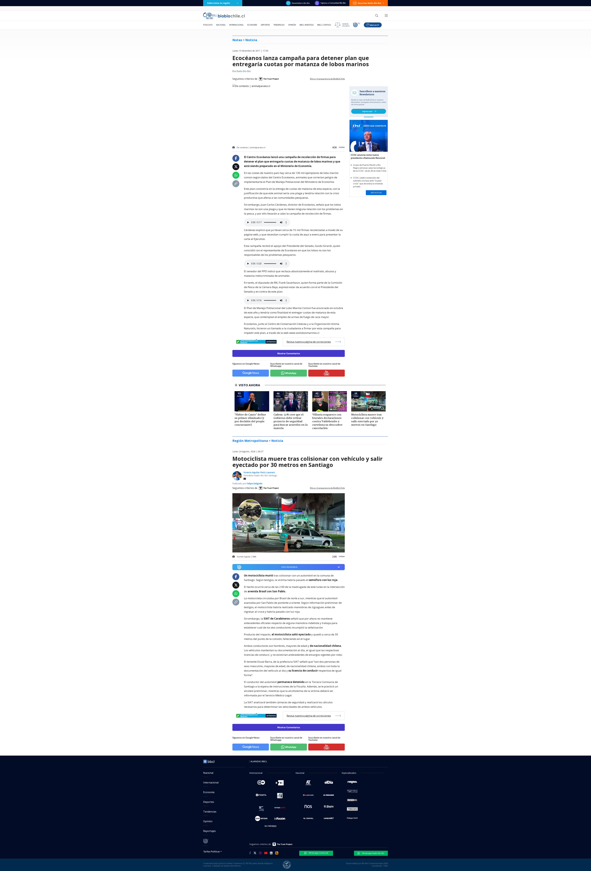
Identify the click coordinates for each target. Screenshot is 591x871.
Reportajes (209, 831)
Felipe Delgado (254, 483)
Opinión (292, 25)
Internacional (236, 25)
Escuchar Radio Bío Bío (369, 3)
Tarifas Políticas (211, 851)
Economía (252, 25)
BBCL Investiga (307, 25)
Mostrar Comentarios (288, 353)
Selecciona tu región (218, 3)
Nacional (221, 25)
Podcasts (208, 25)
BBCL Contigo (324, 25)
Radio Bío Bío (244, 71)
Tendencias (278, 25)
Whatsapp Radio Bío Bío (373, 853)
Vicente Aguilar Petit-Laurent (259, 472)
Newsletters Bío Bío (301, 3)
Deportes (265, 25)
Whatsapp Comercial (318, 852)
